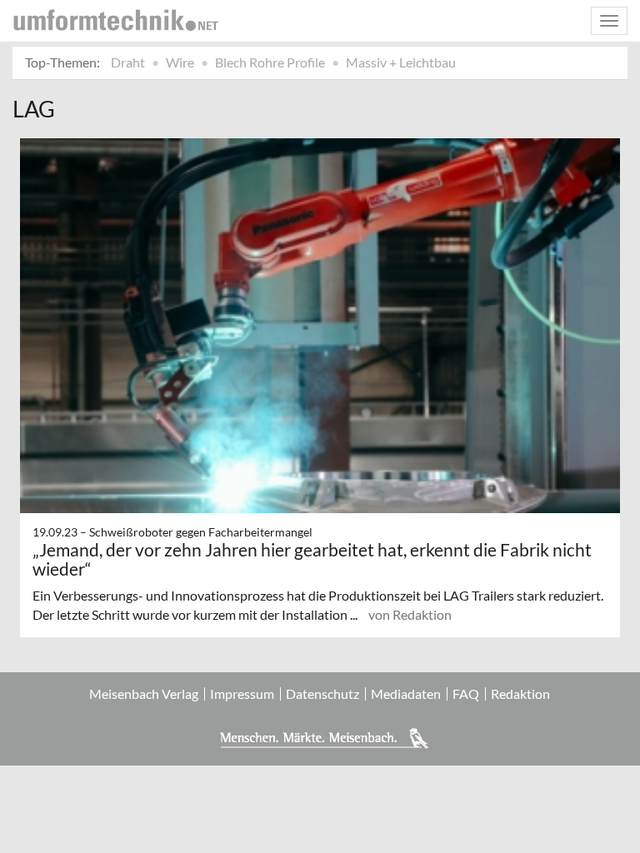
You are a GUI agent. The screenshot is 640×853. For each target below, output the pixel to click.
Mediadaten (406, 694)
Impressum (242, 694)
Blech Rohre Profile (270, 62)
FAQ (465, 694)
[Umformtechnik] (115, 20)
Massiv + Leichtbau (401, 62)
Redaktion (520, 694)
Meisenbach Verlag (143, 694)
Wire (180, 62)
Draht (128, 62)
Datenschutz (322, 694)
